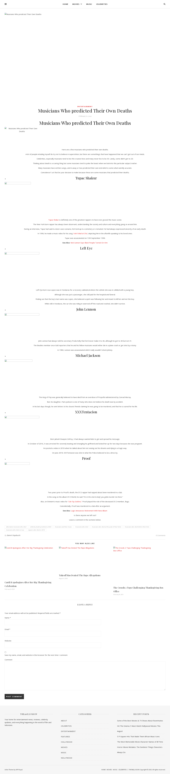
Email (7, 629)
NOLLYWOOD (66, 758)
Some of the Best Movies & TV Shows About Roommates (140, 720)
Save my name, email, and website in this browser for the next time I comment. (36, 655)
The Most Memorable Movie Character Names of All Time (140, 742)
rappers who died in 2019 (36, 530)
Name (8, 618)
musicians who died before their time (137, 527)
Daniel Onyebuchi (13, 535)
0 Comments (160, 535)
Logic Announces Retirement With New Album (88, 510)
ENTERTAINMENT (85, 107)
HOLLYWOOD (66, 742)
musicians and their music (63, 527)
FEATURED (65, 736)
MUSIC (89, 4)
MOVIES (75, 4)
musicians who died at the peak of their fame (106, 527)
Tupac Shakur (53, 220)
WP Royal (19, 770)
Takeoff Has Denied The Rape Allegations (79, 575)
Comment (8, 659)
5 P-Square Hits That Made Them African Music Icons (138, 736)
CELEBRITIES (101, 4)
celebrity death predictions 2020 (40, 527)
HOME (65, 4)
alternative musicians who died (16, 527)
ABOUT (64, 720)
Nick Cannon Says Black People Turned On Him (89, 243)
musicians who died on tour (15, 530)
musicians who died (81, 527)
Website (8, 641)
